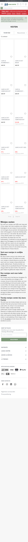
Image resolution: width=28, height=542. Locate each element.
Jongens (24, 13)
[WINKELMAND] (26, 4)
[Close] (26, 18)
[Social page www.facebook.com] (2, 380)
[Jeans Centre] (10, 4)
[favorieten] (23, 4)
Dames (9, 13)
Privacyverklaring (6, 390)
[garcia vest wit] (21, 165)
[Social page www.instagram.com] (7, 380)
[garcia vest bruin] (21, 49)
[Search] (2, 8)
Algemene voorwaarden (8, 387)
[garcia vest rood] (7, 136)
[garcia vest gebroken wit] (7, 77)
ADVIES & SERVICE (6, 353)
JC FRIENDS (4, 356)
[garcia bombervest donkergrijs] (7, 49)
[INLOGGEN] (20, 4)
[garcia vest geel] (21, 136)
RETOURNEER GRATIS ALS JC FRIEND (15, 1)
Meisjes (18, 13)
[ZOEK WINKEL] (18, 4)
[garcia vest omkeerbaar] (7, 106)
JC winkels (8, 319)
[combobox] (21, 33)
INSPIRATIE (4, 347)
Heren (13, 13)
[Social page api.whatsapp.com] (15, 380)
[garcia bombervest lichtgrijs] (21, 77)
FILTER (6, 33)
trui (4, 292)
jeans (11, 241)
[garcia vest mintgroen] (7, 165)
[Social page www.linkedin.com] (11, 380)
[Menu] (2, 4)
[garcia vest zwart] (7, 195)
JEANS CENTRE (5, 350)
